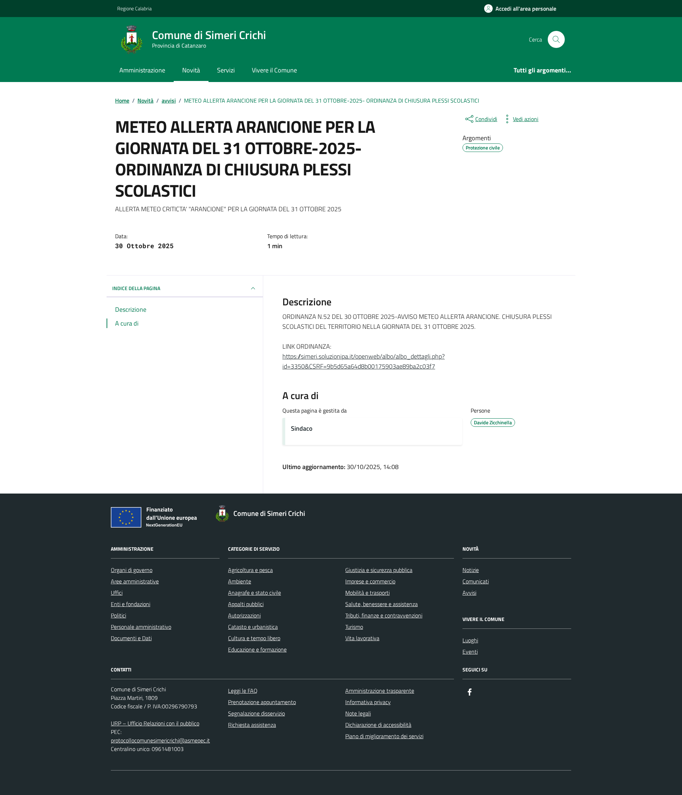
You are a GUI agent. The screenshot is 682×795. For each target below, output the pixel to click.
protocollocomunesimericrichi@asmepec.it (160, 740)
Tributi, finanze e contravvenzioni (383, 615)
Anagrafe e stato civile (254, 592)
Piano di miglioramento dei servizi (384, 736)
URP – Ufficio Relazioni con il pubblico (155, 723)
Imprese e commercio (370, 581)
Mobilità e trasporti (367, 592)
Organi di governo (131, 570)
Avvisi (469, 592)
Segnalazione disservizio (256, 713)
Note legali (358, 713)
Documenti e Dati (131, 638)
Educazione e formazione (257, 649)
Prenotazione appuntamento (262, 702)
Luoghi (470, 640)
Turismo (354, 626)
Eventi (470, 651)
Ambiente (239, 581)
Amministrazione (142, 70)
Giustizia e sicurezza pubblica (378, 570)
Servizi (226, 70)
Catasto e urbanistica (253, 626)
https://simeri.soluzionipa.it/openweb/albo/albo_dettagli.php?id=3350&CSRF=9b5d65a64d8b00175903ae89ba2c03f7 (363, 361)
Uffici (117, 592)
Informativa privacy (368, 702)
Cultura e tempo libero (254, 638)
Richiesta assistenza (252, 724)
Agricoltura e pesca (250, 570)
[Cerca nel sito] (556, 39)
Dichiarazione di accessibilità (378, 724)
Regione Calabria (134, 8)
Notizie (470, 570)
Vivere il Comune (274, 70)
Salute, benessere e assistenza (381, 604)
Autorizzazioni (244, 615)
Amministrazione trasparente (379, 690)
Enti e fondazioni (130, 604)
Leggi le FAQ (243, 690)
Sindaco (302, 428)
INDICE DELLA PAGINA (136, 288)
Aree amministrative (135, 581)
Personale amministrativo (141, 626)
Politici (118, 615)
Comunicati (475, 581)
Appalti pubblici (246, 604)
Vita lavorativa (362, 638)
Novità (191, 70)
